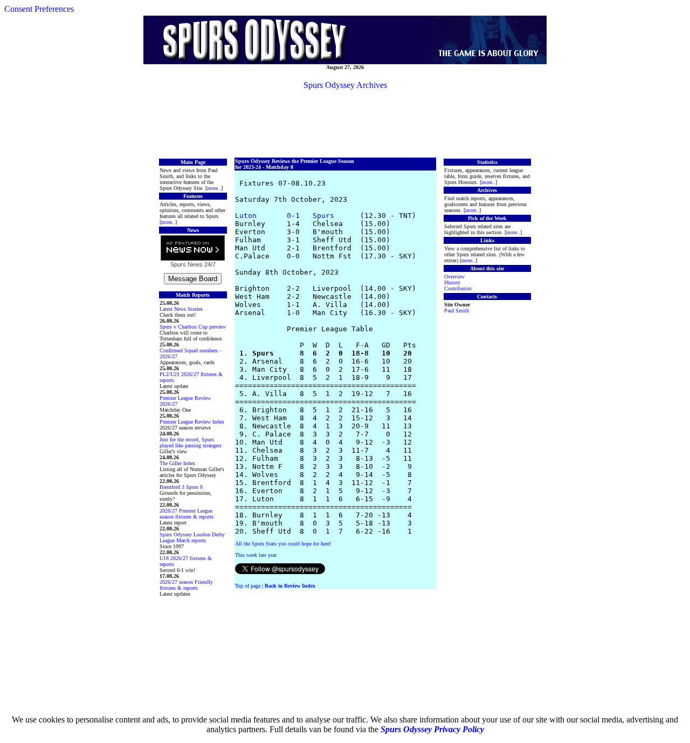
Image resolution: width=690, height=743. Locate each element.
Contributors (458, 288)
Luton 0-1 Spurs (284, 216)
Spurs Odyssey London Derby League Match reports (192, 537)
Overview (454, 277)
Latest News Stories (181, 309)
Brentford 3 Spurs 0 (181, 487)
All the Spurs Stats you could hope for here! (283, 544)
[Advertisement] (345, 123)
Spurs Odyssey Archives (345, 85)
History (452, 282)
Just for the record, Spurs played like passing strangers (191, 442)
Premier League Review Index (192, 422)
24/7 (209, 264)
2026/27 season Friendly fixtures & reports (186, 585)
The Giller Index (177, 463)
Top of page (247, 586)
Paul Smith (456, 310)
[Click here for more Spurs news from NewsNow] (193, 248)
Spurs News (186, 264)
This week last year (256, 555)
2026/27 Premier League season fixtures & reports (186, 514)
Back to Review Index (290, 586)
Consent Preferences (39, 8)
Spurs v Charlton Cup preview (193, 327)
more (212, 188)
